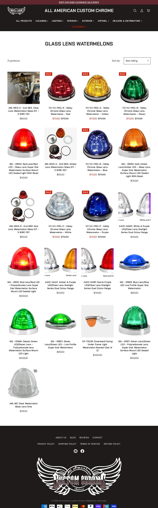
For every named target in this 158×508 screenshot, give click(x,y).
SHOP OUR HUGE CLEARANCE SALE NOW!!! (79, 2)
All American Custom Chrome (79, 10)
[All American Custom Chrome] (16, 11)
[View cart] (148, 10)
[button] (135, 10)
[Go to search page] (135, 10)
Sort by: (116, 60)
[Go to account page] (141, 10)
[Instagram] (75, 451)
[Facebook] (82, 451)
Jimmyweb (101, 501)
